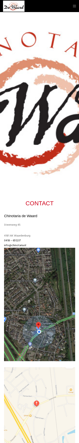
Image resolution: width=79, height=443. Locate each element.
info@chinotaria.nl (15, 245)
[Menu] (73, 6)
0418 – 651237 (12, 240)
